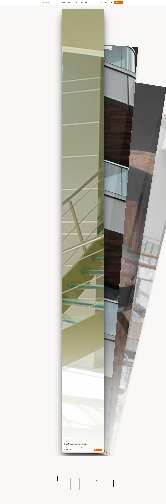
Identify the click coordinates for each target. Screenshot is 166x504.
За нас (80, 2)
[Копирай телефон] (102, 2)
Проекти (69, 2)
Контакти (87, 2)
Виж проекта (97, 449)
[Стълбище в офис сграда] (83, 230)
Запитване (118, 2)
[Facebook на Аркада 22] (111, 2)
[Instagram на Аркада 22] (108, 2)
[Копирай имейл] (105, 2)
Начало (63, 2)
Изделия (75, 2)
